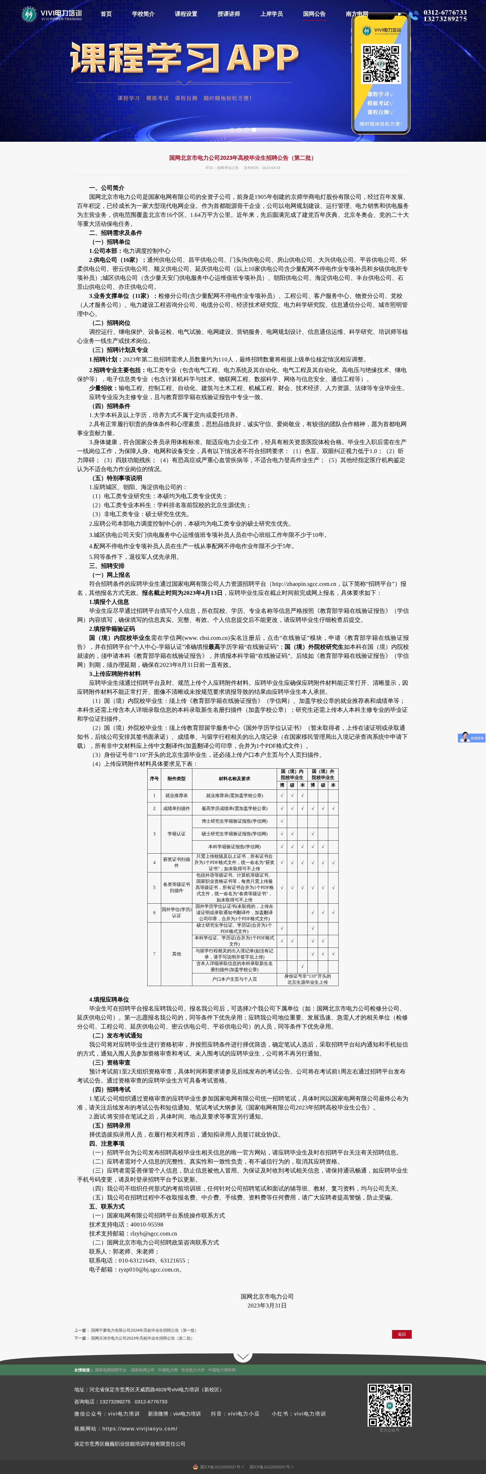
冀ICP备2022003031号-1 (271, 1467)
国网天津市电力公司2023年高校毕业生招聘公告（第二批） (143, 1338)
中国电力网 (168, 1369)
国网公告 (314, 14)
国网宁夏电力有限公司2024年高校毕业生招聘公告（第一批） (145, 1330)
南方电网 (357, 14)
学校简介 (143, 14)
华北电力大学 (193, 1369)
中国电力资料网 (222, 1369)
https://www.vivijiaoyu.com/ (140, 1429)
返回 (402, 1334)
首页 (106, 14)
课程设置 (186, 14)
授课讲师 (229, 14)
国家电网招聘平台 (111, 1369)
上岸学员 (271, 14)
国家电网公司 (143, 1369)
